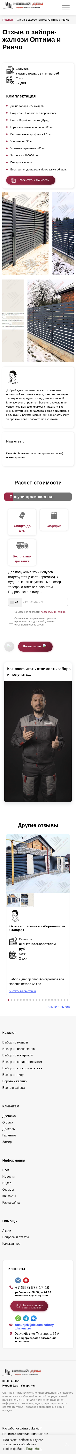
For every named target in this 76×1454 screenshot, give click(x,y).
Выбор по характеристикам (22, 1061)
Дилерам (8, 1129)
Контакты (9, 1196)
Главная (7, 19)
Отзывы (8, 1189)
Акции (6, 1230)
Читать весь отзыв (22, 991)
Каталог (9, 1033)
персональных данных (53, 612)
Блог (5, 1170)
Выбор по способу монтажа (22, 1068)
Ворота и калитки (14, 1081)
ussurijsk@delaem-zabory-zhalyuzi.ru (35, 1326)
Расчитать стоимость (34, 180)
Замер (7, 1142)
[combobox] (15, 602)
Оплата (7, 1122)
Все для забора (13, 1087)
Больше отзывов (57, 1007)
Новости (8, 1176)
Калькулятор (11, 1243)
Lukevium (35, 1428)
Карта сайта (11, 1202)
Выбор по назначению (18, 1049)
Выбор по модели (15, 1042)
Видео (6, 1183)
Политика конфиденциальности (25, 1434)
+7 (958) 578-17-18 (32, 1287)
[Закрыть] (67, 1444)
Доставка (9, 1116)
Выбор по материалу (17, 1055)
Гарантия (9, 1135)
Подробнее (34, 1448)
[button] (8, 1000)
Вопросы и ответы (15, 1237)
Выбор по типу (13, 1074)
